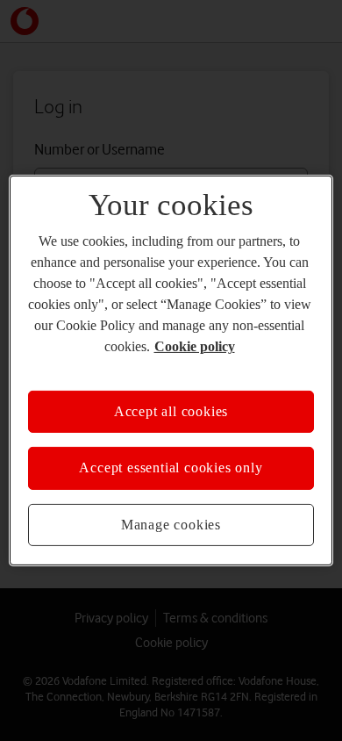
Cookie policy (194, 346)
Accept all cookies (171, 411)
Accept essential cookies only (170, 467)
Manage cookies (171, 524)
